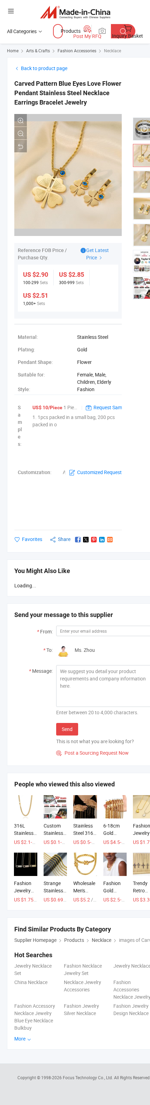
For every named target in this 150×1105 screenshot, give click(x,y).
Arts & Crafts (38, 50)
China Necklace (30, 982)
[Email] (110, 539)
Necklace (112, 50)
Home (12, 50)
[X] (86, 539)
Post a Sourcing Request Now (92, 752)
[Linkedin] (102, 539)
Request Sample (110, 407)
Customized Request (99, 472)
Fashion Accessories (77, 50)
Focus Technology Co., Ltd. (88, 1077)
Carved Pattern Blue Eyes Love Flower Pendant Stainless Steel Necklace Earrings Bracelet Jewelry (67, 93)
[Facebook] (78, 539)
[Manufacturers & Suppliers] (75, 12)
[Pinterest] (94, 539)
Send (67, 729)
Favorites (32, 539)
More (20, 1038)
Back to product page (44, 68)
